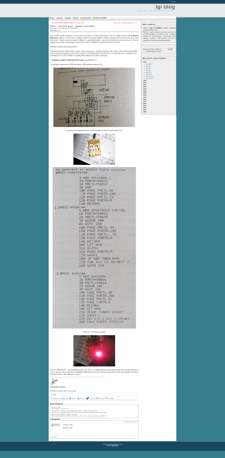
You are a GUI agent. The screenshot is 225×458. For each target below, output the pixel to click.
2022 (144, 87)
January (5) (149, 78)
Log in (174, 1)
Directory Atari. (56, 407)
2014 (144, 103)
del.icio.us (92, 398)
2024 (144, 82)
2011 (144, 109)
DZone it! (83, 398)
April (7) (148, 72)
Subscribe (87, 18)
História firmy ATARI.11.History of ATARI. (64, 414)
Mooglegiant (115, 445)
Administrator (56, 28)
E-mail (67, 398)
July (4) (148, 66)
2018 (144, 95)
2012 (144, 107)
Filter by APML (101, 18)
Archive (60, 18)
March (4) (149, 74)
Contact (68, 18)
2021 (144, 89)
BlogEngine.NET (113, 444)
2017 (144, 97)
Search (76, 18)
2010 (144, 112)
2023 (144, 84)
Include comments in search (153, 51)
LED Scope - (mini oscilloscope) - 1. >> (126, 23)
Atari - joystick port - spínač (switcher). (72, 26)
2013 (144, 105)
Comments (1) (57, 398)
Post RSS (111, 398)
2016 (144, 99)
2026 (148, 70)
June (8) (148, 68)
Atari (59, 30)
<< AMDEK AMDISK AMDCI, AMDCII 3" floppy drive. (67, 23)
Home (52, 18)
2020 (144, 91)
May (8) (148, 70)
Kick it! (74, 398)
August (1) (149, 64)
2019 (144, 93)
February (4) (150, 76)
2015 (144, 101)
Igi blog (165, 7)
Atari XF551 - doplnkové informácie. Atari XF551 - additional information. (74, 411)
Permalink (102, 398)
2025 (144, 80)
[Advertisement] (48, 452)
